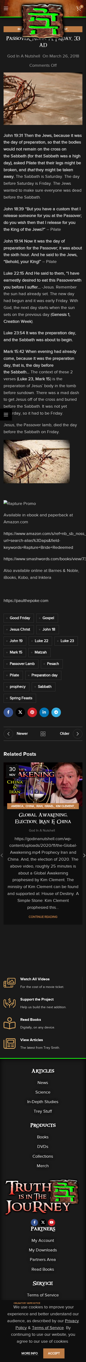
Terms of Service (43, 1295)
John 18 (49, 629)
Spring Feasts (21, 698)
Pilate (14, 675)
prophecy (18, 686)
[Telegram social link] (56, 712)
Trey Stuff (43, 1111)
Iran (39, 806)
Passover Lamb (22, 664)
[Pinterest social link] (32, 712)
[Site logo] (43, 21)
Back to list (43, 734)
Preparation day (45, 675)
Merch (43, 1165)
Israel (49, 806)
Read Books (43, 1269)
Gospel (48, 618)
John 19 (16, 641)
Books (42, 1137)
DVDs (42, 1146)
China (30, 806)
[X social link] (20, 712)
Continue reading (43, 917)
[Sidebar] (6, 415)
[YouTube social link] (51, 1222)
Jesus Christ (20, 629)
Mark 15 (16, 652)
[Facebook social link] (8, 712)
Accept (54, 1353)
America (17, 806)
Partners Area (43, 1259)
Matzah (41, 652)
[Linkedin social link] (44, 712)
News (43, 1082)
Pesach (53, 664)
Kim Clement (65, 806)
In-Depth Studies (42, 1101)
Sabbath (45, 686)
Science (42, 1092)
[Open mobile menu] (6, 8)
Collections (42, 1156)
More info (30, 1353)
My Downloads (43, 1250)
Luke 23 (67, 641)
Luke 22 (41, 641)
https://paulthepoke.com (26, 600)
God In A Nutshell (23, 56)
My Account (43, 1240)
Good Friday (20, 618)
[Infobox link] (43, 983)
